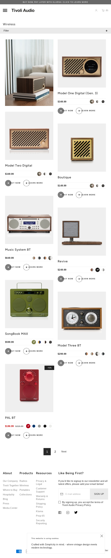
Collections (26, 494)
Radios (23, 481)
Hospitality (8, 494)
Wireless (24, 485)
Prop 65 (40, 516)
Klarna (39, 511)
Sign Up (99, 494)
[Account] (96, 10)
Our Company (10, 481)
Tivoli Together (11, 485)
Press (6, 503)
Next (63, 451)
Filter (6, 30)
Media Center (10, 508)
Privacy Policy (83, 505)
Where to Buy (10, 490)
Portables (25, 490)
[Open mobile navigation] (5, 10)
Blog (5, 499)
